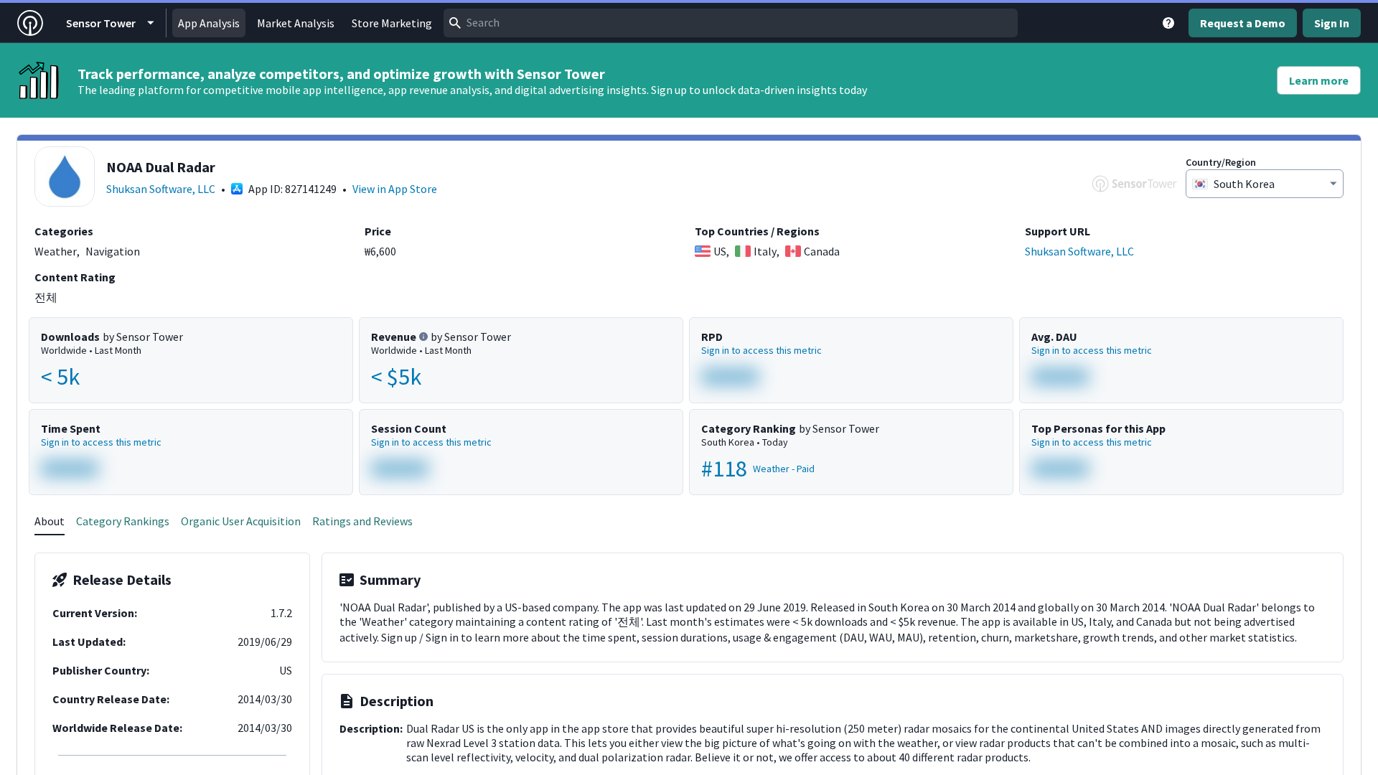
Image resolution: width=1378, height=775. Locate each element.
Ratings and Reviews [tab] (362, 521)
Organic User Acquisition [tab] (241, 521)
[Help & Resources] (1168, 23)
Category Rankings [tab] (122, 521)
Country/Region (1221, 162)
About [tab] (49, 521)
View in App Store (394, 189)
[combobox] (731, 23)
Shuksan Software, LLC (160, 189)
